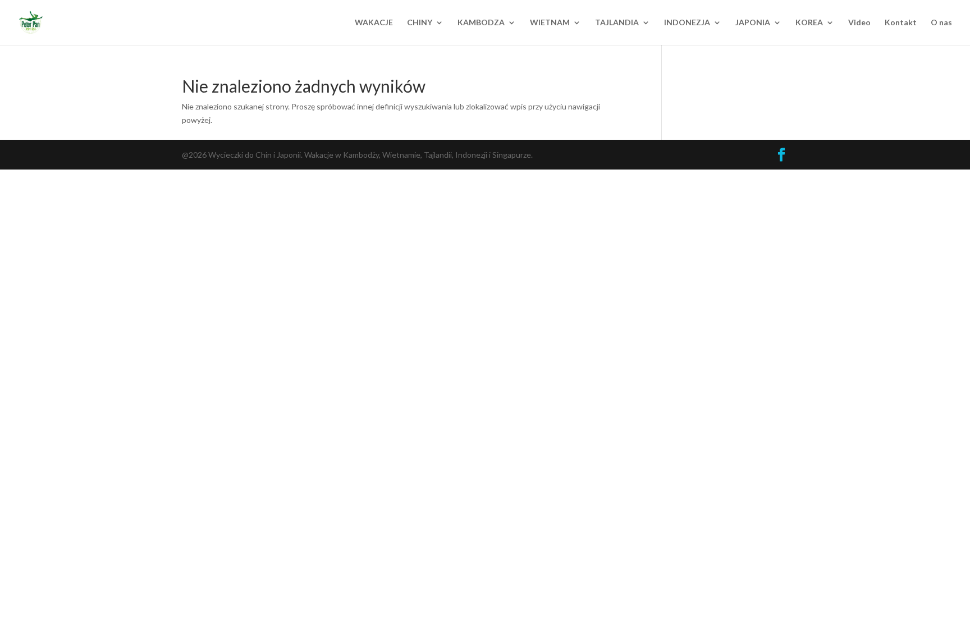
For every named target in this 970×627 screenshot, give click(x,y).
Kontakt (901, 23)
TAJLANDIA (617, 23)
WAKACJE (374, 23)
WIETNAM (550, 23)
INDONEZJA (687, 23)
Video (859, 23)
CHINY (419, 23)
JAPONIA (752, 23)
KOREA (809, 23)
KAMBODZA (481, 23)
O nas (941, 23)
